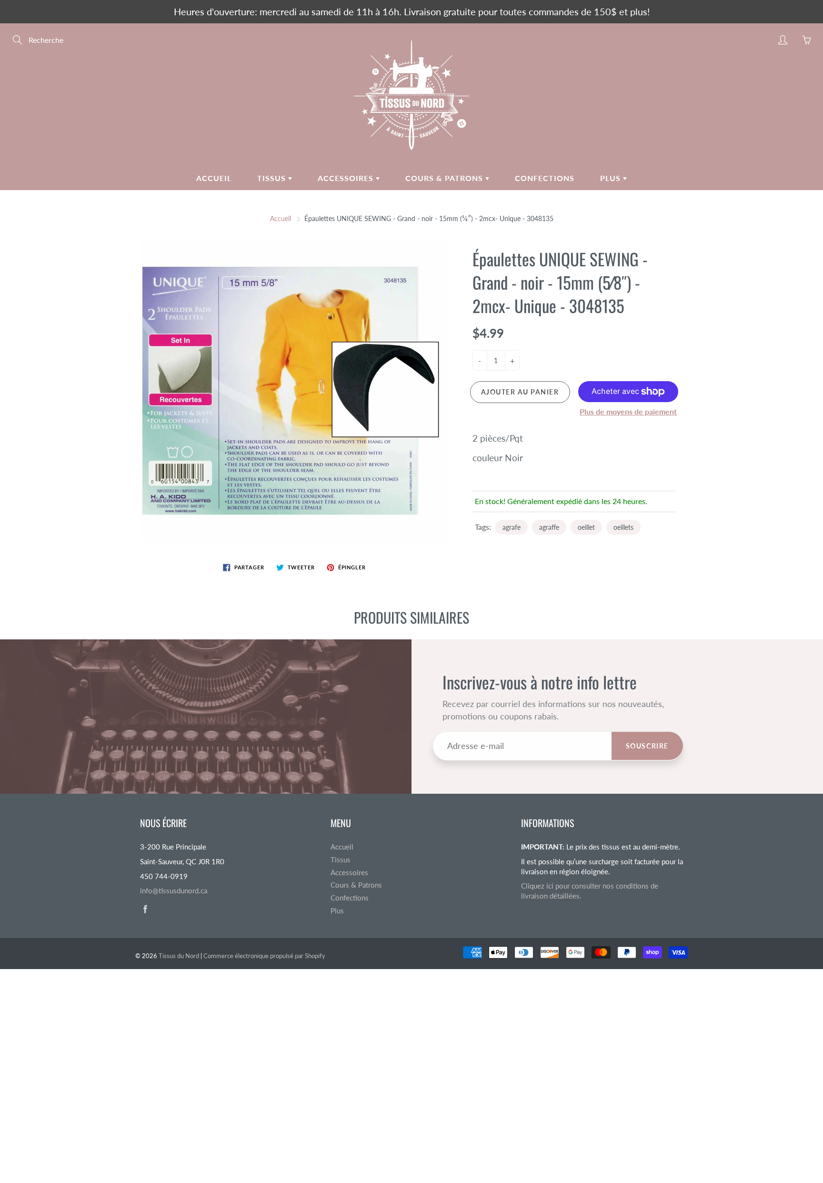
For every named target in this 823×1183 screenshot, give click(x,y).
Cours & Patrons (445, 177)
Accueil (213, 177)
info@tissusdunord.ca (173, 891)
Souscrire (647, 746)
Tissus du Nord (179, 956)
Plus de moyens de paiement (628, 411)
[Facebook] (145, 909)
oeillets (623, 527)
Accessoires (347, 177)
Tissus (272, 177)
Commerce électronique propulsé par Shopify (264, 956)
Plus (611, 177)
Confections (544, 177)
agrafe (511, 527)
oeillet (586, 527)
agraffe (549, 527)
